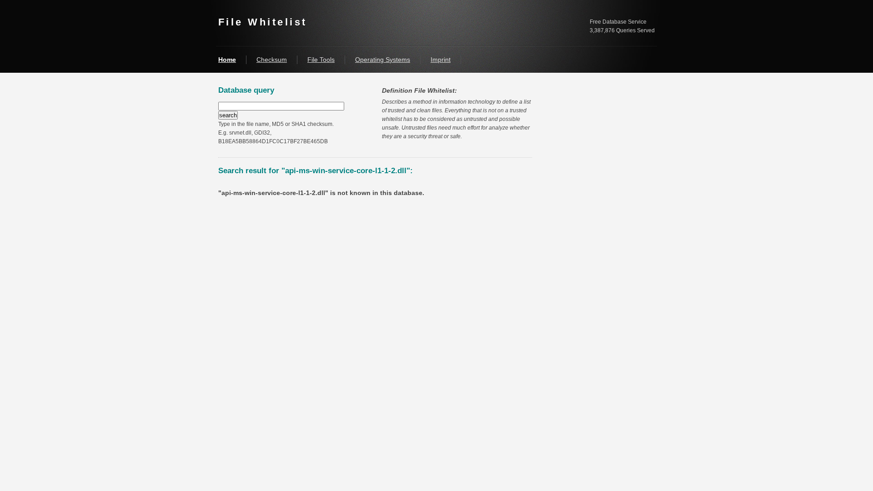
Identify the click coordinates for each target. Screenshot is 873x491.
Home (227, 59)
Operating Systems (382, 59)
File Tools (321, 59)
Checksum (271, 59)
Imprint (441, 59)
